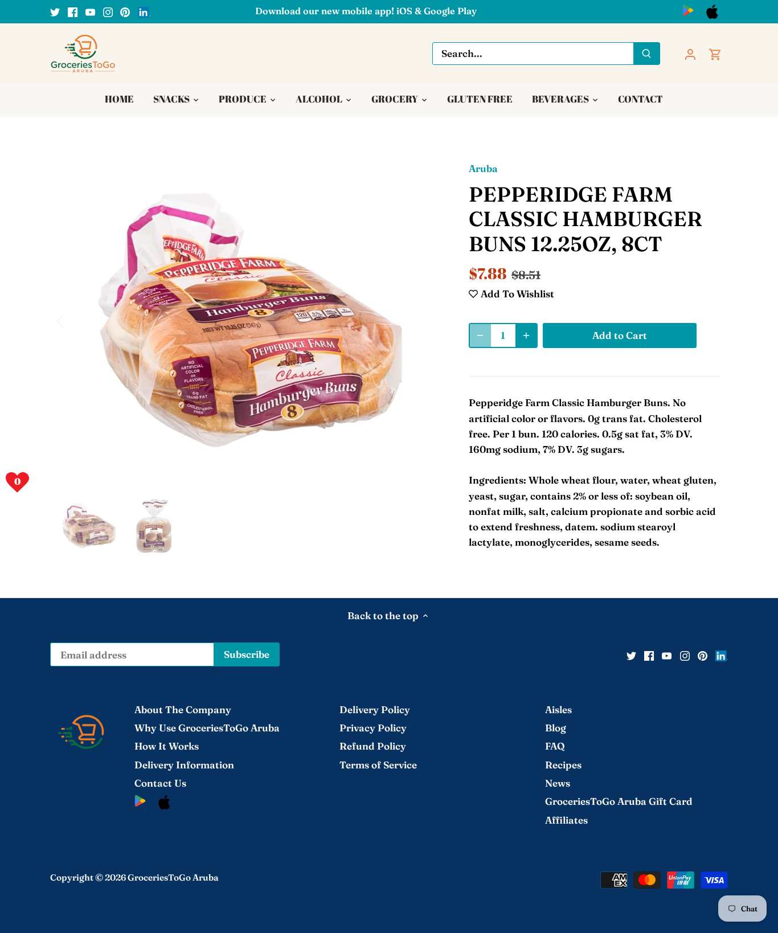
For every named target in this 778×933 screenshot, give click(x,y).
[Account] (690, 53)
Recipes (563, 765)
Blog (555, 728)
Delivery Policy (374, 709)
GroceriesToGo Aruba (173, 877)
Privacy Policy (373, 728)
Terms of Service (378, 765)
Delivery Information (184, 765)
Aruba (483, 168)
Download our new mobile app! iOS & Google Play (366, 11)
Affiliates (566, 820)
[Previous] (75, 320)
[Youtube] (90, 11)
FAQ (555, 746)
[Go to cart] (715, 53)
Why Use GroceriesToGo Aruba (207, 728)
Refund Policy (372, 746)
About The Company (182, 709)
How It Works (166, 746)
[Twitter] (55, 11)
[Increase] (526, 335)
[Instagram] (108, 11)
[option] (250, 320)
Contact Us (160, 783)
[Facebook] (72, 11)
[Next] (424, 320)
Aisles (558, 709)
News (557, 783)
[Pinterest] (125, 11)
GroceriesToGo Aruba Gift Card (619, 801)
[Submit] (647, 53)
